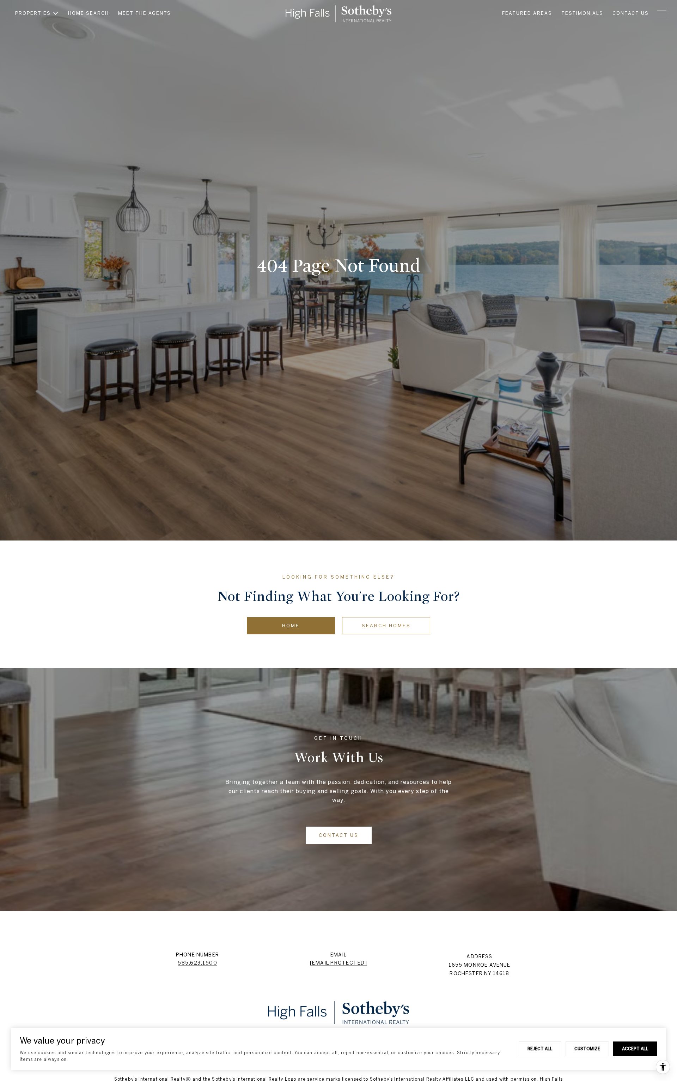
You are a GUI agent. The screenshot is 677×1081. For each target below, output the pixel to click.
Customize (587, 1048)
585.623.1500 (197, 963)
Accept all (635, 1048)
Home (291, 625)
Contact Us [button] (339, 835)
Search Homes (386, 625)
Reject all (540, 1048)
